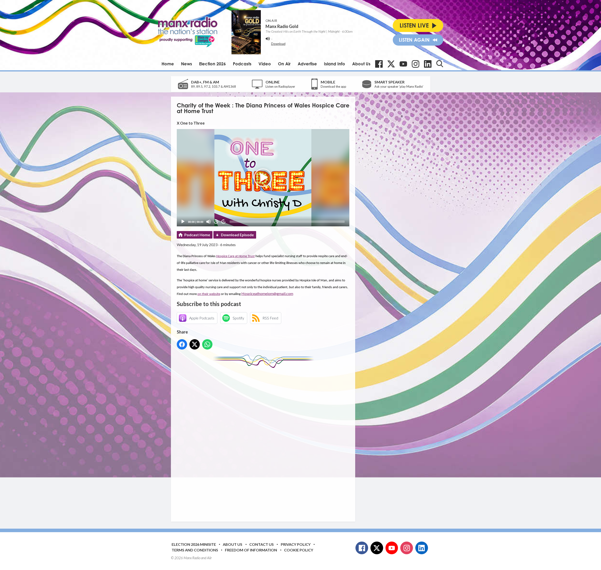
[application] (263, 177)
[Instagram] (415, 64)
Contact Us (261, 544)
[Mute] (208, 221)
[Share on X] (194, 344)
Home (168, 63)
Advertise (307, 63)
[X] (391, 64)
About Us (361, 63)
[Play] (183, 221)
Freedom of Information (251, 550)
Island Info (334, 63)
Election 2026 (212, 63)
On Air (284, 63)
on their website (208, 294)
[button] (263, 177)
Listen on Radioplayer (280, 86)
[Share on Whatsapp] (207, 344)
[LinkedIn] (427, 64)
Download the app (333, 86)
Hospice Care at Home (232, 256)
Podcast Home (197, 234)
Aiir (209, 558)
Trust (251, 256)
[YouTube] (403, 64)
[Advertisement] (265, 441)
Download (278, 44)
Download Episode (237, 234)
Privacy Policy (296, 544)
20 (216, 221)
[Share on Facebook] (182, 344)
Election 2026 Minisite (194, 544)
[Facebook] (379, 64)
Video (264, 63)
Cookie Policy (298, 550)
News (186, 63)
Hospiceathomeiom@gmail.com (267, 293)
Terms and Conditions (195, 550)
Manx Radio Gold (282, 26)
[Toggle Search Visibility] (439, 63)
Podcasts (242, 63)
